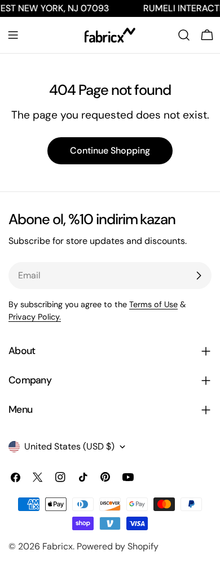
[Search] (184, 35)
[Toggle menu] (13, 35)
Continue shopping (110, 150)
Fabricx (57, 546)
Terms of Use (153, 304)
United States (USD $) (69, 446)
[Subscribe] (198, 275)
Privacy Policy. (34, 317)
